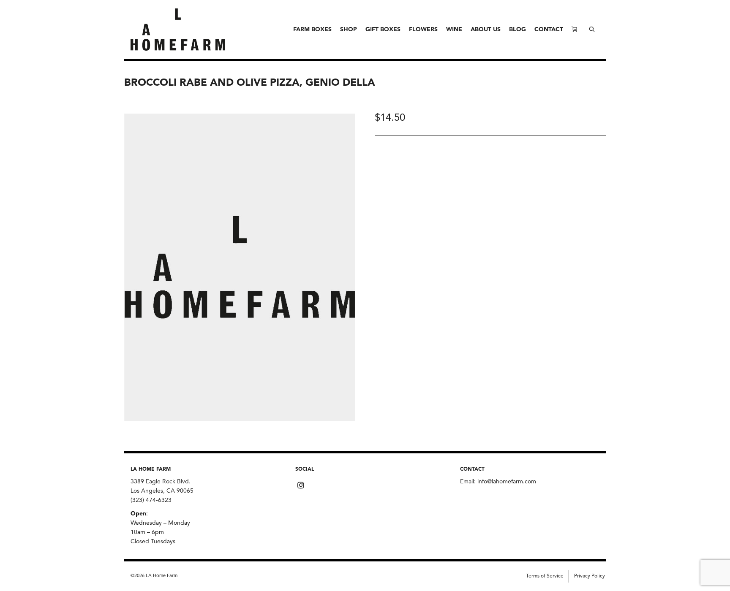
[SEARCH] (591, 29)
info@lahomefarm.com (506, 482)
